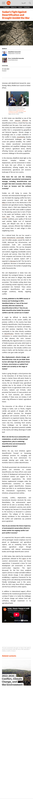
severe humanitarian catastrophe (13, 238)
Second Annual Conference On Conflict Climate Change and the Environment (17, 111)
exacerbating (21, 137)
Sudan (4, 71)
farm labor (6, 217)
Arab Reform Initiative (9, 3)
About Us (13, 7)
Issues (20, 7)
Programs (6, 7)
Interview (5, 65)
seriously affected (21, 120)
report (24, 558)
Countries (27, 7)
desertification (9, 334)
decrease (13, 261)
